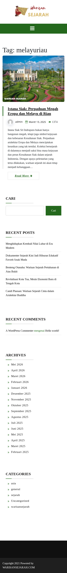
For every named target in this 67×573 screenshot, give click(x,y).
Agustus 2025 (19, 417)
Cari (10, 198)
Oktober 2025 (19, 405)
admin (19, 121)
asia (13, 483)
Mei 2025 (17, 434)
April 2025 (18, 440)
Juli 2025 (17, 422)
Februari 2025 (20, 452)
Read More (22, 175)
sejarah (15, 495)
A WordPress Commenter (19, 330)
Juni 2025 (17, 428)
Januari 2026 (19, 387)
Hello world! (52, 330)
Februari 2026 (20, 382)
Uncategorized (20, 500)
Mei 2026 (17, 364)
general (15, 489)
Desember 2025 (21, 393)
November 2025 (21, 399)
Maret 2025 (18, 446)
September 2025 (21, 411)
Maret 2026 (18, 376)
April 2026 (18, 370)
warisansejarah (20, 506)
